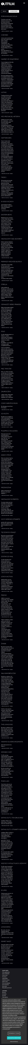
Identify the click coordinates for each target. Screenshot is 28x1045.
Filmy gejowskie (6, 972)
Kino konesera (5, 984)
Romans (4, 992)
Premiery (4, 976)
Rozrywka (4, 986)
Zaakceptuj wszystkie (14, 1037)
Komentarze (13, 11)
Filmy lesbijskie (5, 973)
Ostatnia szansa (5, 980)
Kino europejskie (6, 983)
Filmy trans (4, 975)
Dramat (4, 995)
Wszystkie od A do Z (7, 987)
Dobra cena (5, 981)
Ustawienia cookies (14, 1033)
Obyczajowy (5, 997)
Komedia (4, 994)
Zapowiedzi (5, 978)
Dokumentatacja (14, 1041)
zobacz (11, 31)
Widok (4, 11)
